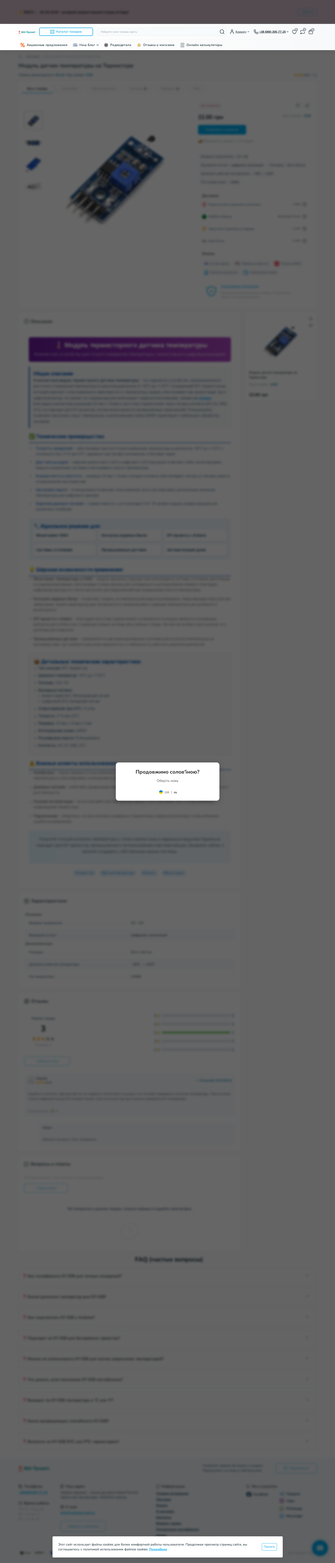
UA (167, 792)
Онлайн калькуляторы (204, 45)
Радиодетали (120, 45)
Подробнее (158, 1549)
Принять (269, 1547)
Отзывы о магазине (159, 45)
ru (175, 792)
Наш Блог (87, 45)
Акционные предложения (47, 45)
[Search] (222, 31)
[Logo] (26, 31)
